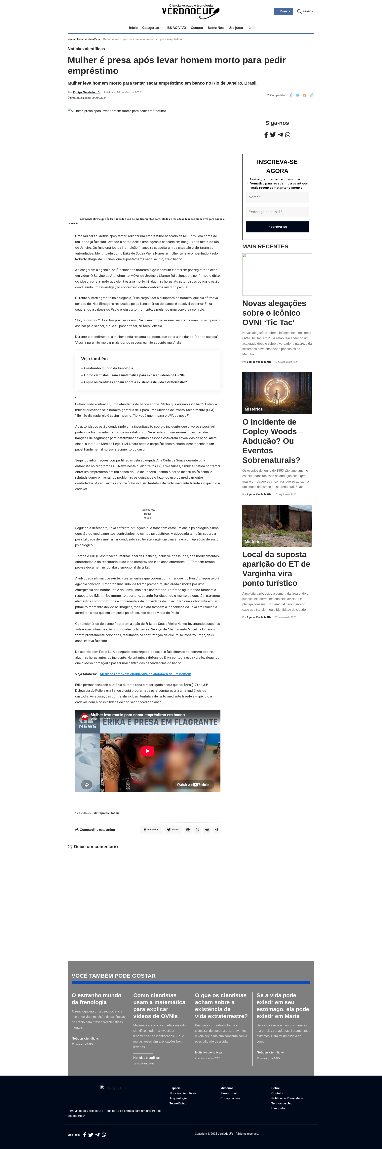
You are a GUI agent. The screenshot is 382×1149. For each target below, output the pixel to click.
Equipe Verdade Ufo (86, 92)
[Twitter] (273, 135)
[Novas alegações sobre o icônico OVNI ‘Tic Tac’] (277, 274)
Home (71, 39)
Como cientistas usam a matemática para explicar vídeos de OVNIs (134, 375)
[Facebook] (266, 135)
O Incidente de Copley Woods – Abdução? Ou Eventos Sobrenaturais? (272, 440)
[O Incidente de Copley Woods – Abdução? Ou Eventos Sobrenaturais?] (277, 393)
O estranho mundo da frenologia (108, 368)
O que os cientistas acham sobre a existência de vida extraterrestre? (135, 382)
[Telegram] (280, 135)
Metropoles (101, 812)
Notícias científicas (88, 39)
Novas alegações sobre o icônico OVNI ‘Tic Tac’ (274, 313)
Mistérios (254, 290)
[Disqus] (148, 899)
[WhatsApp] (287, 135)
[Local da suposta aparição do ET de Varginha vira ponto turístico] (277, 526)
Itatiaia (115, 812)
